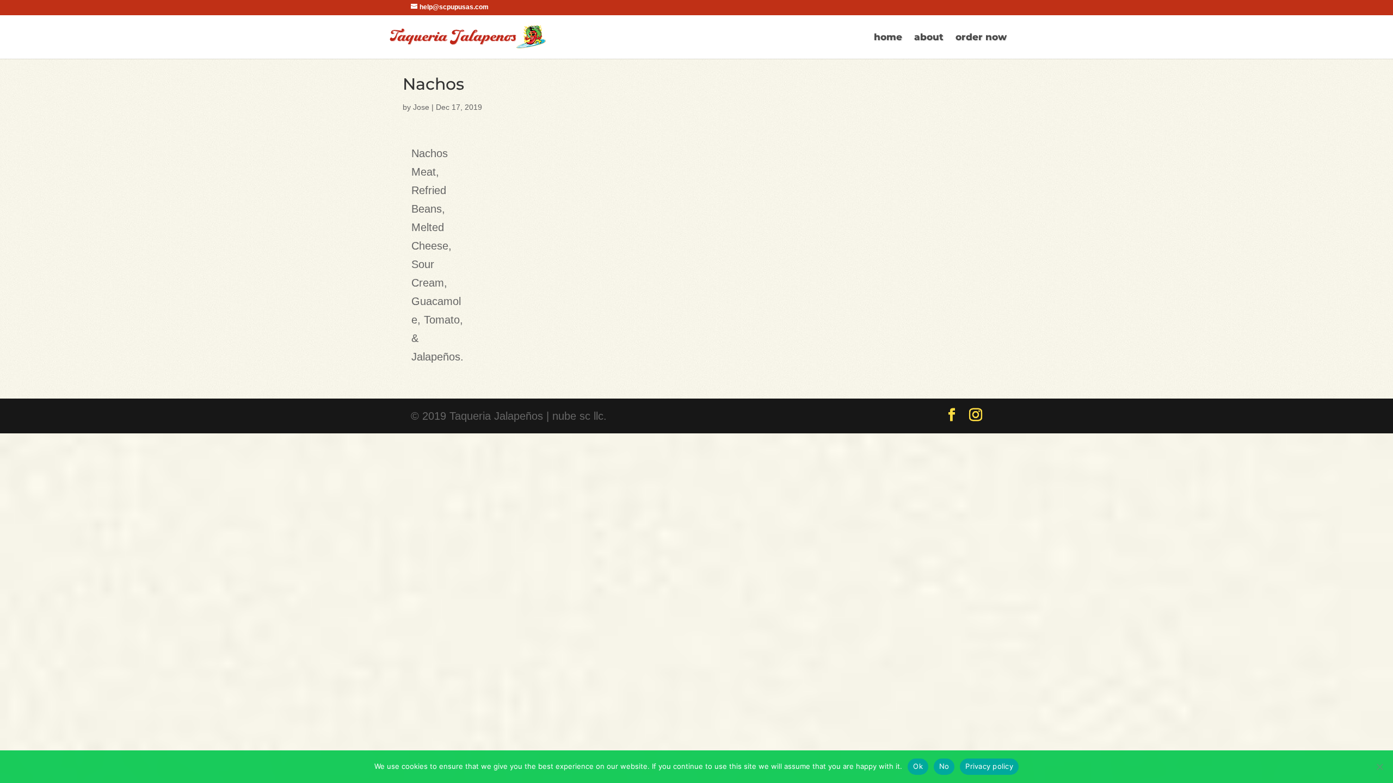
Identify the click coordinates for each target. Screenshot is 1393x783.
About (929, 37)
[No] (1379, 766)
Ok (918, 766)
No (944, 766)
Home (888, 37)
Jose (421, 107)
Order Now (981, 37)
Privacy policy (989, 766)
